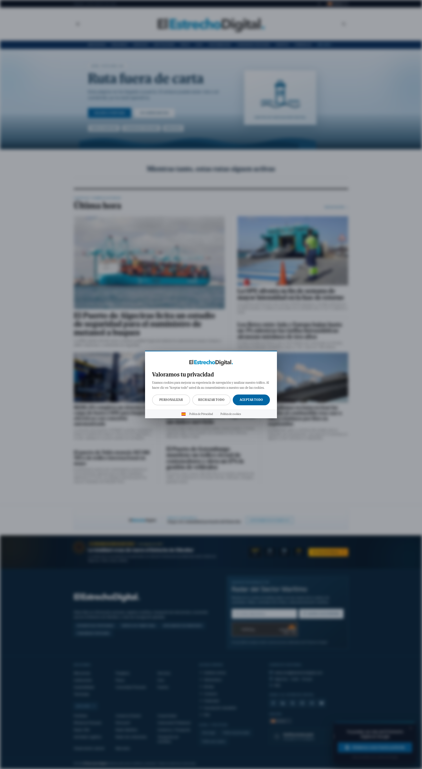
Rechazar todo (211, 399)
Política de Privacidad (201, 414)
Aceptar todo (251, 399)
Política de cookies (230, 414)
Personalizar (171, 399)
